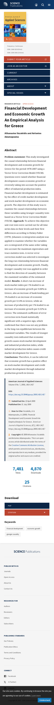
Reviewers (8, 612)
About (10, 86)
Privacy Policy (9, 658)
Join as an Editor (17, 66)
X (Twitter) (12, 682)
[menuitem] (36, 4)
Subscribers (9, 623)
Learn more (36, 695)
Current (12, 72)
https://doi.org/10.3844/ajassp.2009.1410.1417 (27, 394)
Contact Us (8, 589)
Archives (12, 79)
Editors (7, 618)
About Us (7, 583)
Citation (12, 512)
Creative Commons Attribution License (28, 445)
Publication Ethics (11, 647)
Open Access (9, 577)
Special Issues (15, 93)
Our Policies (8, 641)
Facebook (12, 676)
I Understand (44, 700)
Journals (7, 571)
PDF (10, 506)
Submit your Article (19, 59)
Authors (7, 606)
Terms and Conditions (12, 652)
